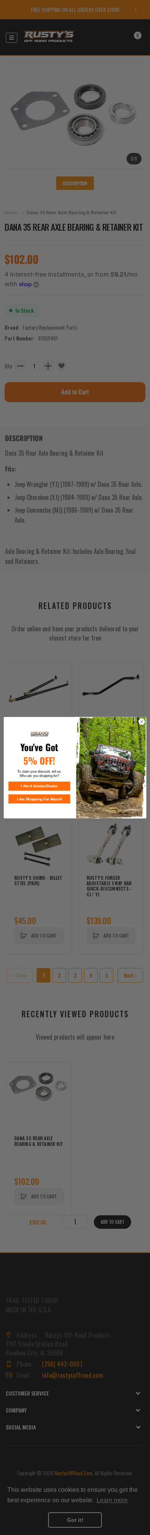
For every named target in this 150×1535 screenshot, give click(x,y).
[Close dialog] (141, 721)
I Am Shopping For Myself (39, 799)
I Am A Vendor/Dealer (39, 786)
